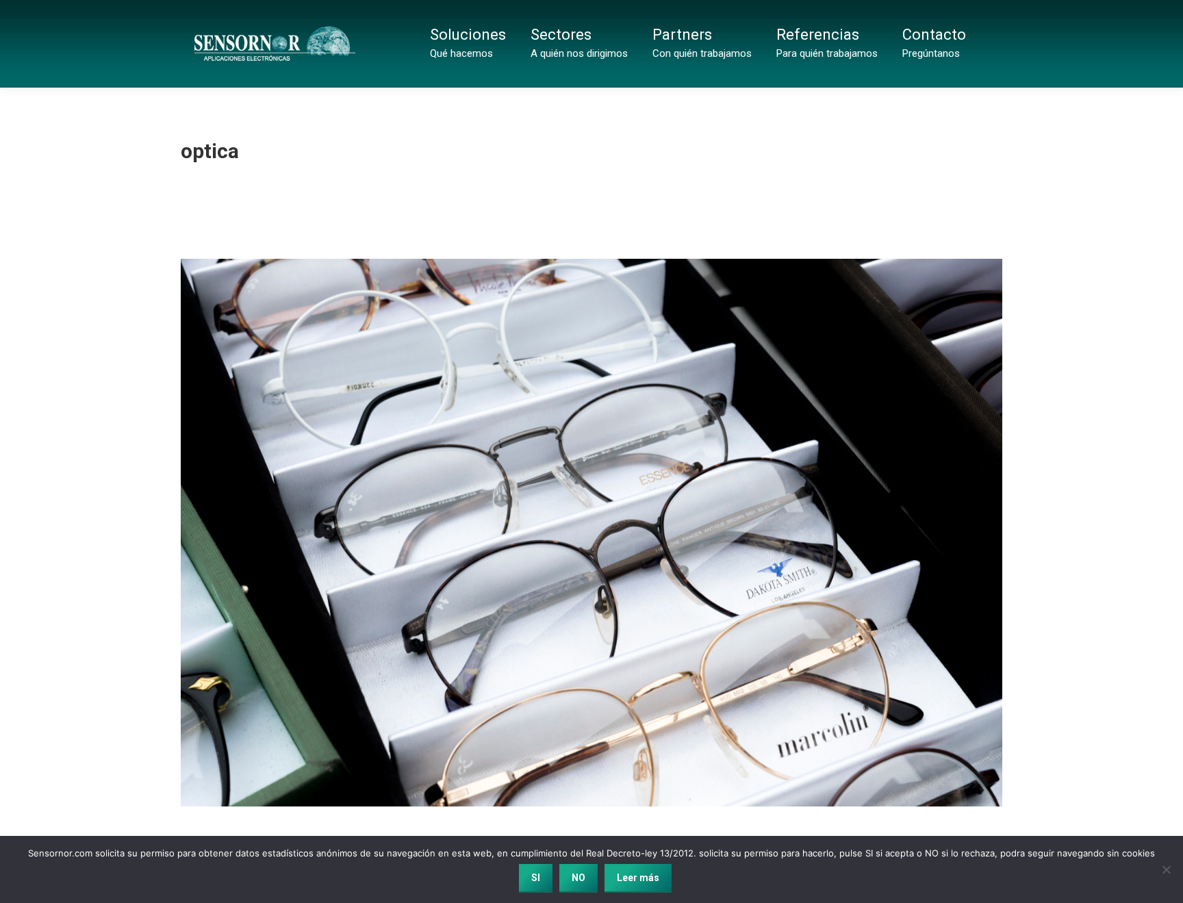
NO (578, 877)
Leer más (638, 877)
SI (535, 877)
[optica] (591, 532)
